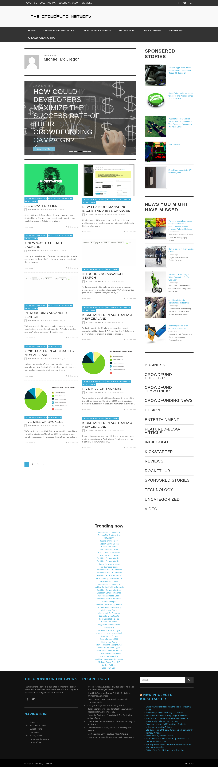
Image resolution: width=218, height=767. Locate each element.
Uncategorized (162, 499)
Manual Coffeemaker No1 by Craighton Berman (167, 715)
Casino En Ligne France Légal (109, 633)
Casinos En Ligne (109, 667)
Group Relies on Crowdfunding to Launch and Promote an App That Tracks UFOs (181, 96)
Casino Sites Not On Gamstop (109, 569)
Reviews (154, 461)
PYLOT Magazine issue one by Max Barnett (165, 712)
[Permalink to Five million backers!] (109, 362)
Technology (159, 489)
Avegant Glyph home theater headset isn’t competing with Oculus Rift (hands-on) (179, 70)
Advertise (34, 722)
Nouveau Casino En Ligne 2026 (109, 644)
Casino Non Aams (109, 546)
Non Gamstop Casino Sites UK (109, 578)
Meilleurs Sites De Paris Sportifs (109, 659)
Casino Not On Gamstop (109, 552)
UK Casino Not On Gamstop (109, 607)
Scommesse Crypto (109, 636)
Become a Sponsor (38, 725)
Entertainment (162, 419)
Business (155, 365)
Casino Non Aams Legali (109, 564)
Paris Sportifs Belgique (109, 618)
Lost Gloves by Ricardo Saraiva (159, 735)
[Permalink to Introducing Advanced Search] (109, 252)
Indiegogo (156, 442)
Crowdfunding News (36, 198)
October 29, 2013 (115, 392)
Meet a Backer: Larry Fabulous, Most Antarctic (107, 734)
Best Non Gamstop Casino (109, 595)
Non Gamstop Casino (109, 549)
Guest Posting (36, 728)
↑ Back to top (188, 763)
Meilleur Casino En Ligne (109, 647)
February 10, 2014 (116, 214)
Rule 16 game (174, 144)
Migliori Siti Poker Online (109, 624)
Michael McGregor (38, 210)
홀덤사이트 (109, 538)
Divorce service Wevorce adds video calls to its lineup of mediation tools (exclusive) (110, 688)
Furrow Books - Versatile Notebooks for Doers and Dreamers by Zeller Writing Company (168, 720)
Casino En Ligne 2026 (109, 639)
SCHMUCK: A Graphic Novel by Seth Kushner (165, 750)
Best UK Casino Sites (109, 581)
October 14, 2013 (115, 430)
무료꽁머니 (109, 627)
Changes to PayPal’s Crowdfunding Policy (105, 705)
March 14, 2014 (56, 210)
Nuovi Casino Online (109, 656)
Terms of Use (35, 742)
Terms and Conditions (39, 739)
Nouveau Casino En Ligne (109, 630)
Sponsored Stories (167, 480)
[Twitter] (184, 3)
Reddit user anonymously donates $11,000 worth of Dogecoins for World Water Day (110, 710)
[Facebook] (179, 3)
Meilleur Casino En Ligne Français (109, 587)
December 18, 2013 (116, 281)
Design (152, 410)
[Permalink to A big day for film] (51, 179)
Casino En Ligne (109, 601)
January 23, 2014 (57, 251)
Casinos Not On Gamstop (109, 535)
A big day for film (41, 205)
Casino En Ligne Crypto (109, 616)
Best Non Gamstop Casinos (109, 558)
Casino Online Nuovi (109, 540)
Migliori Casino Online (109, 543)
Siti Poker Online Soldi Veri (109, 653)
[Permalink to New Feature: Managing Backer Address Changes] (109, 179)
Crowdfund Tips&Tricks (158, 389)
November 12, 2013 (116, 322)
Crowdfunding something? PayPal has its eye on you (110, 737)
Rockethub (157, 471)
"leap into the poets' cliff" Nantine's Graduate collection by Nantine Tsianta (166, 725)
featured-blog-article (60, 198)
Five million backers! (102, 388)
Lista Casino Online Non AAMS (109, 650)
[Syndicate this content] (141, 695)
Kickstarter (31, 201)
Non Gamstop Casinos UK (109, 532)
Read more (28, 227)
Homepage (34, 732)
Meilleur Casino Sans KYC (109, 662)
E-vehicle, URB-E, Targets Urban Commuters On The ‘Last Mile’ (179, 277)
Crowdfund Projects (158, 376)
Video (151, 509)
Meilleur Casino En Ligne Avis (109, 604)
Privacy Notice (36, 735)
